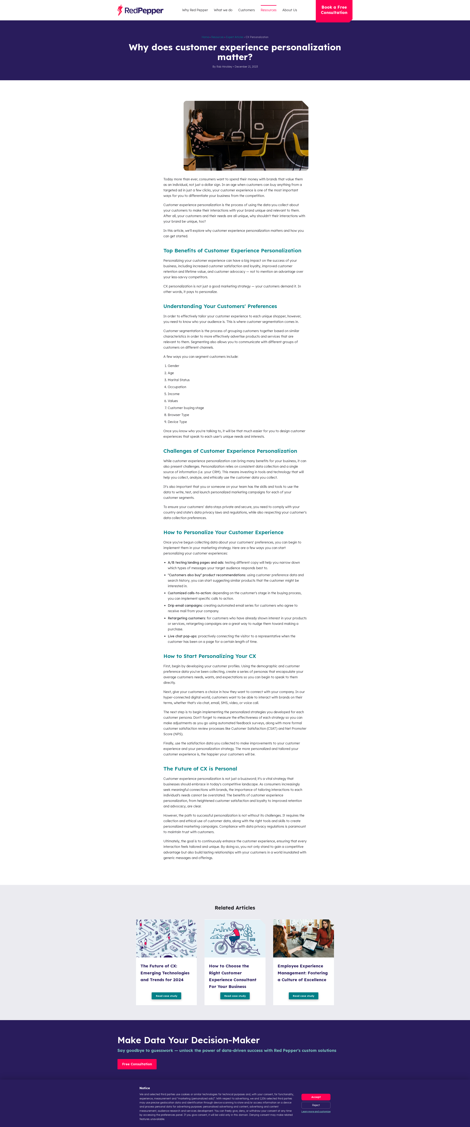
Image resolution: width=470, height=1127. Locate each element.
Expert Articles (234, 37)
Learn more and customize (315, 1111)
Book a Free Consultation (334, 10)
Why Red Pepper (195, 10)
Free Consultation (137, 1064)
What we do (223, 10)
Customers (246, 10)
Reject (316, 1105)
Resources (268, 10)
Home (205, 37)
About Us (289, 10)
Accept (316, 1097)
